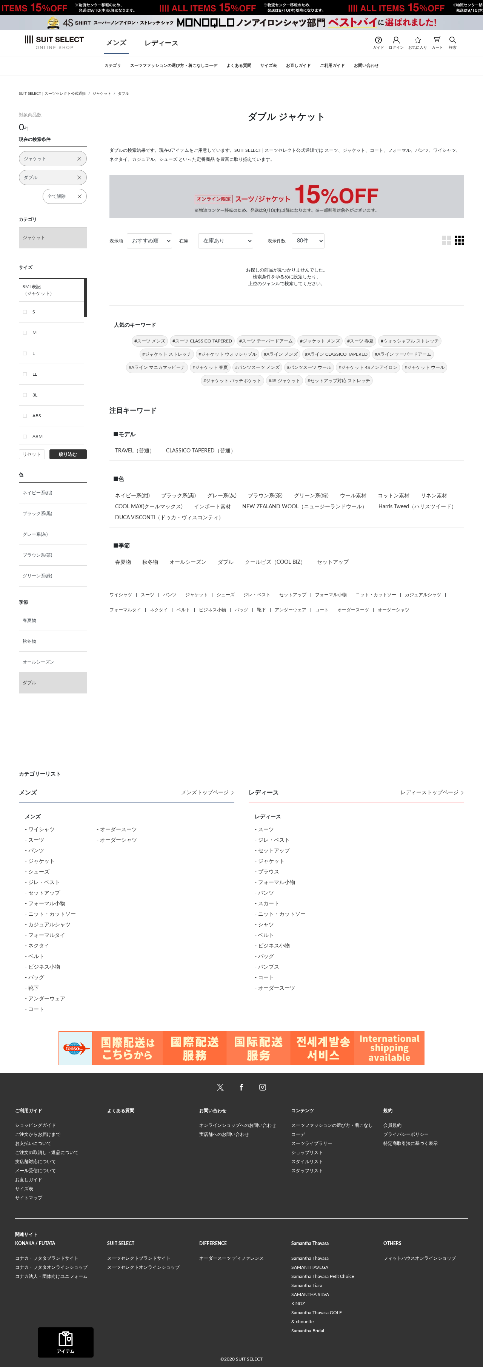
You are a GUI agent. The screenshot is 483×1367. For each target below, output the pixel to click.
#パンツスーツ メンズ (257, 367)
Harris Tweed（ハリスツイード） (417, 506)
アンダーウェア (290, 610)
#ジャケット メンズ (320, 341)
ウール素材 (353, 495)
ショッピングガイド (35, 1125)
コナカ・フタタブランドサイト (46, 1258)
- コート (34, 1009)
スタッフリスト (307, 1170)
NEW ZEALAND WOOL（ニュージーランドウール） (304, 506)
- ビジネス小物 (42, 967)
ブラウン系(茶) (37, 555)
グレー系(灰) (35, 534)
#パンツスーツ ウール (309, 367)
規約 (387, 1110)
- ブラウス (267, 872)
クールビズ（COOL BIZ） (275, 562)
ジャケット (101, 94)
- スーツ (34, 840)
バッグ (241, 610)
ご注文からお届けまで (37, 1134)
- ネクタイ (37, 946)
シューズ (226, 594)
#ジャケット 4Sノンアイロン (367, 367)
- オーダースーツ (117, 829)
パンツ (170, 594)
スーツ (147, 594)
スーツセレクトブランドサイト (139, 1258)
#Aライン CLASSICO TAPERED (336, 354)
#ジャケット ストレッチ (166, 354)
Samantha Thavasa (310, 1258)
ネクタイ (159, 610)
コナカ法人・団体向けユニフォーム (51, 1276)
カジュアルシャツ (423, 594)
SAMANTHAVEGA (309, 1267)
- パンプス (267, 967)
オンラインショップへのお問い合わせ (237, 1125)
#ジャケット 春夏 (210, 367)
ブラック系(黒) (37, 513)
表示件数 (277, 241)
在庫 (183, 241)
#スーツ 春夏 (360, 341)
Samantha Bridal (307, 1330)
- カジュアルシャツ (48, 924)
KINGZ (298, 1303)
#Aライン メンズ (281, 354)
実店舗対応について (35, 1161)
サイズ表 (24, 1188)
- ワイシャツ (40, 829)
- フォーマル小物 (45, 903)
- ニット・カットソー (50, 914)
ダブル (123, 94)
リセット (32, 454)
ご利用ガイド (28, 1110)
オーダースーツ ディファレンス (231, 1258)
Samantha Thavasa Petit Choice (322, 1276)
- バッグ (34, 977)
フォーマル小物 (331, 594)
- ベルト (34, 956)
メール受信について (35, 1170)
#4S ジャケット (284, 380)
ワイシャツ (120, 594)
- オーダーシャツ (117, 840)
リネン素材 (434, 495)
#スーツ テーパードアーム (266, 341)
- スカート (267, 903)
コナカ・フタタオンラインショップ (51, 1267)
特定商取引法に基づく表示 (410, 1143)
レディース (161, 43)
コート (322, 610)
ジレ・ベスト (257, 594)
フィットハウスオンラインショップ (419, 1258)
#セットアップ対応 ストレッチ (339, 380)
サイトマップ (28, 1198)
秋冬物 (29, 641)
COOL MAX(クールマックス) (149, 506)
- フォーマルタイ (45, 935)
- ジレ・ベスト (42, 882)
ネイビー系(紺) (37, 493)
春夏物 (29, 620)
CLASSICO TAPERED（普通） (201, 451)
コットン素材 (393, 495)
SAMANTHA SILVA (310, 1294)
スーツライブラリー (311, 1143)
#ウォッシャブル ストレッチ (410, 341)
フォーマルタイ (125, 610)
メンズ (116, 43)
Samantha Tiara (306, 1285)
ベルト (183, 610)
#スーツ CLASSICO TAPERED (202, 341)
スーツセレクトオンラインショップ (143, 1267)
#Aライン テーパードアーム (403, 354)
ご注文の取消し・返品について (46, 1152)
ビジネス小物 (212, 610)
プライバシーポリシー (406, 1134)
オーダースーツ (353, 610)
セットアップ (333, 562)
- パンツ (34, 850)
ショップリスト (307, 1152)
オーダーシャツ (393, 610)
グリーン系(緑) (37, 576)
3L (34, 395)
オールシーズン (38, 662)
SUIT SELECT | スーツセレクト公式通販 (52, 94)
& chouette (302, 1321)
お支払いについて (33, 1143)
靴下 (261, 610)
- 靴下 (32, 988)
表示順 (116, 241)
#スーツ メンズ (149, 341)
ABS (36, 415)
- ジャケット (40, 861)
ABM (37, 436)
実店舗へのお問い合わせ (224, 1134)
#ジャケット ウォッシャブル (227, 354)
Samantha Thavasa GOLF (316, 1312)
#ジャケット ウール (425, 367)
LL (34, 374)
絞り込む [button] (68, 454)
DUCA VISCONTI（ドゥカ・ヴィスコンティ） (169, 517)
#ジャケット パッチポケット (232, 380)
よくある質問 (120, 1110)
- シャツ (264, 924)
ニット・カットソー (375, 594)
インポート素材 (212, 506)
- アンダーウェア (45, 998)
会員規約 (392, 1125)
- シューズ (37, 872)
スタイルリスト (307, 1161)
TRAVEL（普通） (135, 451)
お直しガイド (28, 1179)
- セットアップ (42, 893)
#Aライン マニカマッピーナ (157, 367)
